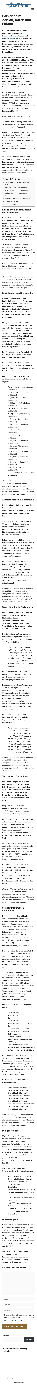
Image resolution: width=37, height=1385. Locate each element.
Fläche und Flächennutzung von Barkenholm (17, 183)
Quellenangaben (11, 204)
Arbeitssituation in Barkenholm (17, 190)
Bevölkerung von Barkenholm (16, 188)
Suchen (6, 1335)
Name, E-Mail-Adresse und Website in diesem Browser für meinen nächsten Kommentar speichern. (19, 1318)
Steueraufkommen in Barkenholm (18, 199)
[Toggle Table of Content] (31, 179)
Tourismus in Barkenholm (15, 196)
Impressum (26, 1379)
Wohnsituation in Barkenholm (16, 193)
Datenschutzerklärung (14, 1379)
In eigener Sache (11, 201)
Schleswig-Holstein (10, 38)
